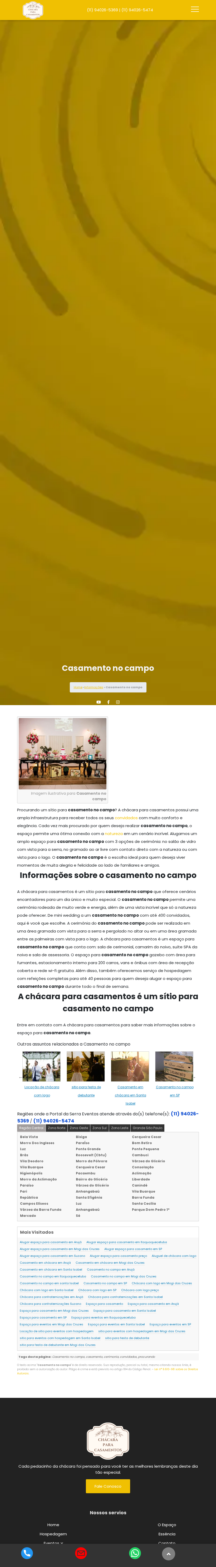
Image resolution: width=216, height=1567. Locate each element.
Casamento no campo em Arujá (111, 1269)
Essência (167, 1534)
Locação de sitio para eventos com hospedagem (57, 1331)
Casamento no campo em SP (105, 1283)
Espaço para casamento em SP (43, 1317)
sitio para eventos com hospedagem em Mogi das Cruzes (141, 1331)
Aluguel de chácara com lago (174, 1256)
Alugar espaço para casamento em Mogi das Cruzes (60, 1249)
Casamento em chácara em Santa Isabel (130, 1095)
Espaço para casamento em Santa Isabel (125, 1311)
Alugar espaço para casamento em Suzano (52, 1256)
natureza (114, 833)
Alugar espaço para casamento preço (118, 1256)
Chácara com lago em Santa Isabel (46, 1290)
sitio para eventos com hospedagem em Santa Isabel (60, 1338)
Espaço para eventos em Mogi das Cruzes (51, 1324)
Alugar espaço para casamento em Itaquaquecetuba (126, 1242)
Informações (93, 687)
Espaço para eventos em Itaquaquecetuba (103, 1317)
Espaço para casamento (104, 1304)
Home (78, 687)
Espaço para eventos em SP (170, 1324)
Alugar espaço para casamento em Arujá (51, 1242)
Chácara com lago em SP (97, 1290)
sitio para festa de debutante (127, 1338)
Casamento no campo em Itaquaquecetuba (53, 1276)
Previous (20, 1076)
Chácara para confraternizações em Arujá (51, 1297)
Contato (166, 1543)
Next (193, 1076)
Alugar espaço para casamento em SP (133, 1249)
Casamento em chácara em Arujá (45, 1263)
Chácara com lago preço (140, 1290)
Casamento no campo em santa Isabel (49, 1283)
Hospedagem (53, 1534)
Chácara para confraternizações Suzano (50, 1304)
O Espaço (167, 1524)
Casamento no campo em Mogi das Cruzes (123, 1276)
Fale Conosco (108, 1486)
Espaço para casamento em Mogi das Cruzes (54, 1311)
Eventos (51, 1543)
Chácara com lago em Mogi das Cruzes (162, 1283)
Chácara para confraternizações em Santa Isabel (125, 1297)
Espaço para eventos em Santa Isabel (116, 1324)
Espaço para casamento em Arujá (153, 1304)
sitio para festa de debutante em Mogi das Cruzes (58, 1345)
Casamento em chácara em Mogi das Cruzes (110, 1263)
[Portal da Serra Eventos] (108, 1440)
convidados (126, 818)
